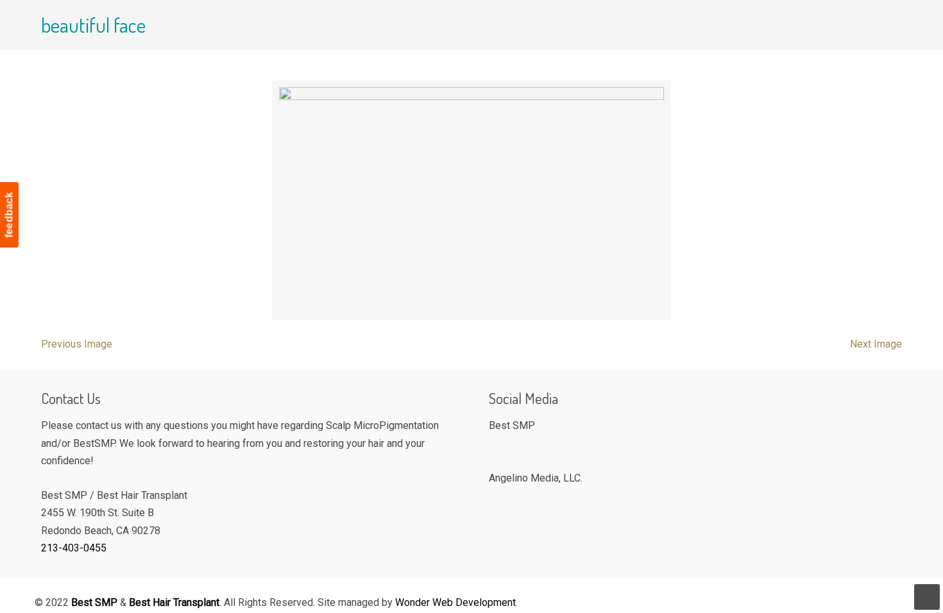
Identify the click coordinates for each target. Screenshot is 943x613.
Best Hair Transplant (174, 602)
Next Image (876, 344)
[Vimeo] (495, 498)
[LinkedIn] (527, 498)
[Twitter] (511, 447)
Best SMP (205, 49)
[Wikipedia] (511, 498)
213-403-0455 (73, 548)
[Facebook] (495, 447)
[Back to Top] (927, 597)
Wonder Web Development (455, 602)
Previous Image (76, 344)
